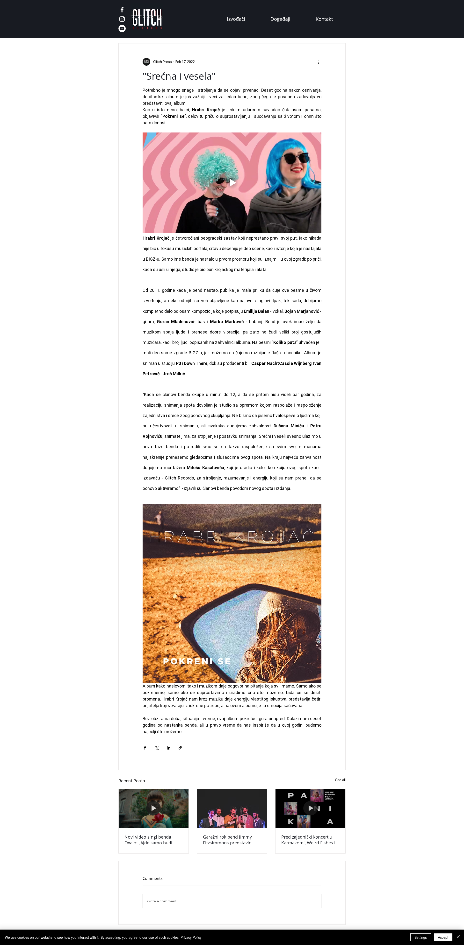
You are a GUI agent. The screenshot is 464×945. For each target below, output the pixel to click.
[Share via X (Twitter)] (156, 747)
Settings (420, 937)
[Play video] (232, 182)
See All (340, 780)
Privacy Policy (191, 937)
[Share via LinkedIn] (168, 747)
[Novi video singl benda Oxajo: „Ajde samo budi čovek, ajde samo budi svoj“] (153, 808)
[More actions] (318, 62)
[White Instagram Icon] (122, 19)
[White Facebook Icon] (122, 9)
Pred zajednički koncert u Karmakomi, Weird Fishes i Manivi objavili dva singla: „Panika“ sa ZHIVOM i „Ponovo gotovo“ (308, 840)
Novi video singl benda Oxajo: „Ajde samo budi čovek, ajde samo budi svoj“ (152, 840)
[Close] (458, 937)
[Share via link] (180, 747)
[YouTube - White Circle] (122, 28)
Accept (443, 937)
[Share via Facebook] (145, 747)
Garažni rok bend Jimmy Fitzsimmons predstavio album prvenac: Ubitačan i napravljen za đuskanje (229, 840)
